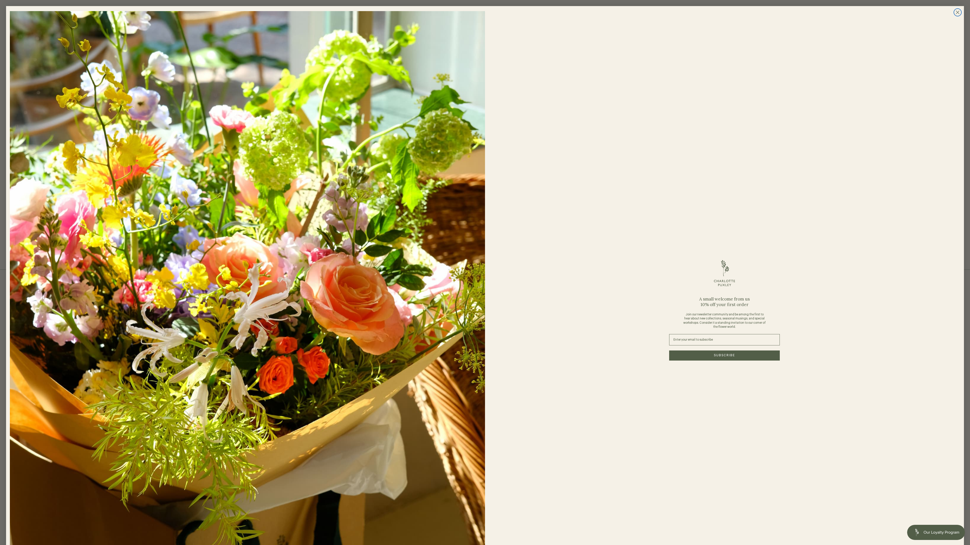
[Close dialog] (957, 12)
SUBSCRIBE (724, 355)
